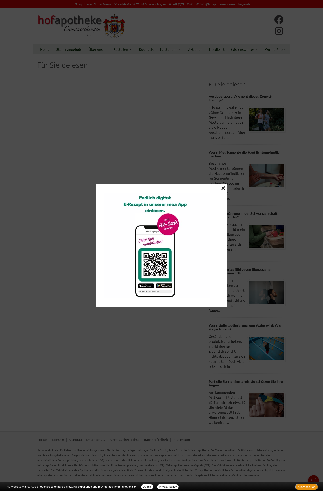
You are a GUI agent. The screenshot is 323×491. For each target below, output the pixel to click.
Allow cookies (306, 487)
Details (147, 486)
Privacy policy (168, 486)
